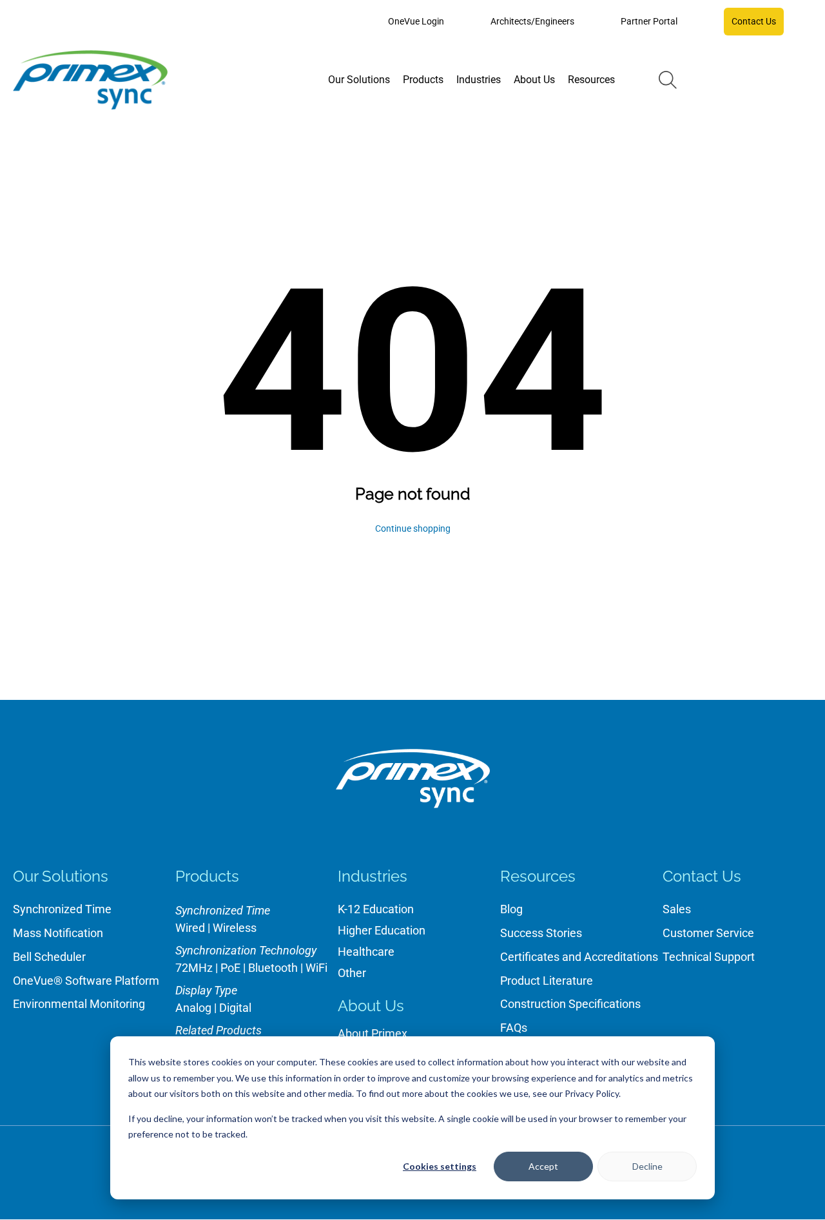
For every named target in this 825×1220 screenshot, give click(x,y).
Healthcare (366, 951)
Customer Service (708, 933)
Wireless (235, 927)
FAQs (513, 1027)
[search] (667, 80)
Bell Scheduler (49, 956)
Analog (193, 1007)
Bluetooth (273, 967)
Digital (235, 1007)
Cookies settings (439, 1166)
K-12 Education (376, 909)
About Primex (372, 1033)
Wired (190, 927)
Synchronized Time (62, 909)
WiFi (316, 967)
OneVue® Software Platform (86, 980)
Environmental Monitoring (79, 1004)
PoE (230, 967)
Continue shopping (413, 528)
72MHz (194, 967)
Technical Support (709, 956)
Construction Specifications (570, 1004)
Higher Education (381, 930)
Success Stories (541, 933)
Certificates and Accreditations (579, 956)
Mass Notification (58, 933)
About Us (371, 1005)
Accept (543, 1166)
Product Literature (546, 980)
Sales (677, 909)
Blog (511, 909)
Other (352, 973)
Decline (647, 1166)
